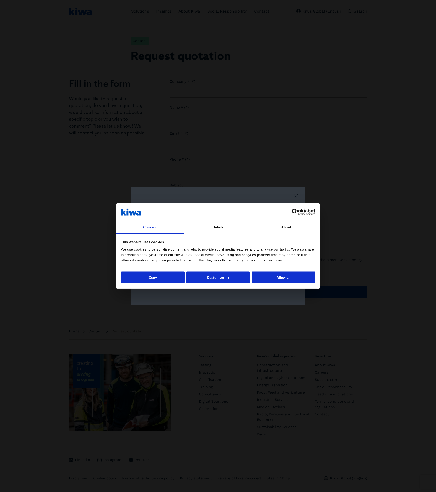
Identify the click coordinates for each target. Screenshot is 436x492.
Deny (153, 277)
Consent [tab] (150, 227)
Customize (215, 277)
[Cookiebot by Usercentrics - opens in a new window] (295, 212)
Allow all (283, 277)
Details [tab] (218, 227)
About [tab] (286, 227)
